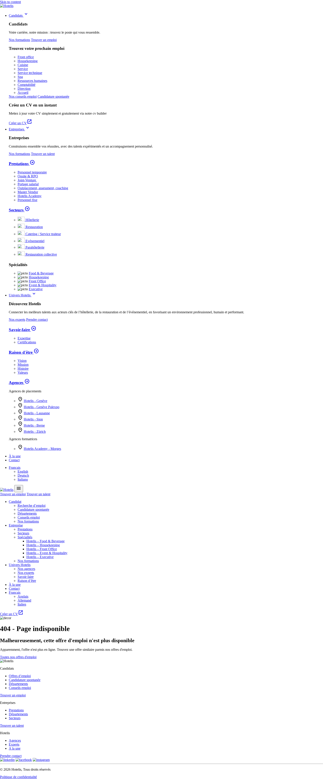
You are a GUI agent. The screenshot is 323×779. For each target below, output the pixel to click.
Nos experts (17, 319)
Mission (23, 364)
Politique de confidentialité (18, 777)
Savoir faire (26, 577)
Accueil (23, 92)
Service (23, 69)
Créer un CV (20, 123)
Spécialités (25, 537)
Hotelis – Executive (40, 557)
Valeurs (23, 372)
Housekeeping (28, 61)
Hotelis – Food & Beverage (45, 541)
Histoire (23, 368)
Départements (27, 513)
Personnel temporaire (32, 172)
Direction (24, 88)
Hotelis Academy (30, 196)
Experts (14, 744)
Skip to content (10, 2)
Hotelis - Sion (33, 419)
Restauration (34, 227)
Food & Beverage (41, 273)
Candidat (15, 501)
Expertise (24, 338)
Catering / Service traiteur (43, 234)
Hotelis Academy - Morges (42, 449)
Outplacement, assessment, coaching (43, 188)
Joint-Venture (27, 180)
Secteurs (19, 210)
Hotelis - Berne (34, 425)
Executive (36, 289)
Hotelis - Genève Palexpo (41, 407)
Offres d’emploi (20, 676)
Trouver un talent (43, 154)
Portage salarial (28, 184)
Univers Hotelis (23, 295)
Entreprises (19, 129)
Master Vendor (28, 192)
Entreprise (16, 525)
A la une (14, 748)
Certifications (27, 342)
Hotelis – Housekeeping (43, 545)
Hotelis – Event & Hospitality (46, 553)
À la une (15, 456)
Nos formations (19, 40)
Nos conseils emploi (23, 96)
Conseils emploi (29, 517)
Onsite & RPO (28, 176)
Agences (19, 382)
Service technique (30, 73)
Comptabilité (26, 85)
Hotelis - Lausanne (37, 413)
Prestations (22, 163)
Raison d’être (27, 580)
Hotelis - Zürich (35, 431)
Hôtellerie (32, 220)
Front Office (37, 281)
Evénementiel (34, 241)
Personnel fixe (27, 200)
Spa (20, 77)
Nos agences (26, 569)
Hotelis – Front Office (41, 549)
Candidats (19, 15)
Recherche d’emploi (31, 505)
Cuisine (23, 65)
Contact (14, 460)
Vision (22, 360)
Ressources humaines (32, 81)
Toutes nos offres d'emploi (18, 657)
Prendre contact (37, 319)
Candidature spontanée (53, 96)
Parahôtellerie (34, 247)
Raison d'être (24, 352)
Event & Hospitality (42, 285)
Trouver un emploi (44, 40)
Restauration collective (41, 254)
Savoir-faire (22, 329)
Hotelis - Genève (35, 401)
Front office (26, 57)
